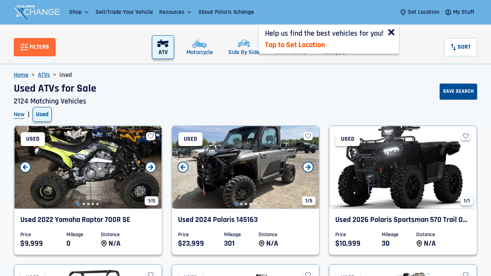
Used (42, 114)
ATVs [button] (44, 75)
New (19, 114)
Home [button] (21, 75)
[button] (79, 12)
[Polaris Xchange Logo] (37, 12)
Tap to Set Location (295, 45)
